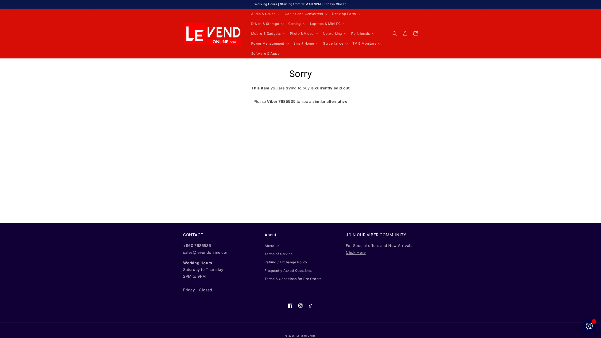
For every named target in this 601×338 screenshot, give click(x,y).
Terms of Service (279, 254)
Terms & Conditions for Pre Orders (293, 279)
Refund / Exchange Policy (286, 262)
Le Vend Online (306, 335)
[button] (265, 14)
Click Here (356, 252)
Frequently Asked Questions (288, 271)
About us (272, 246)
